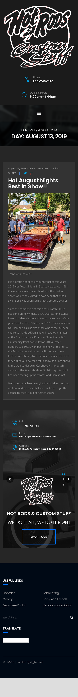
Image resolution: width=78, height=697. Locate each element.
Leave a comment (39, 168)
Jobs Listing (51, 593)
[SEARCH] (71, 617)
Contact (9, 593)
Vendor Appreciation (57, 605)
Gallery (8, 599)
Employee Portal (14, 605)
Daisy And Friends (55, 599)
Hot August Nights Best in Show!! (33, 183)
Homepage (28, 130)
